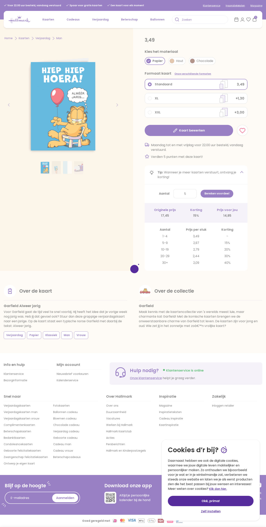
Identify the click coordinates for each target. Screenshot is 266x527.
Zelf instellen (211, 511)
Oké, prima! (211, 501)
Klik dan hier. (218, 489)
